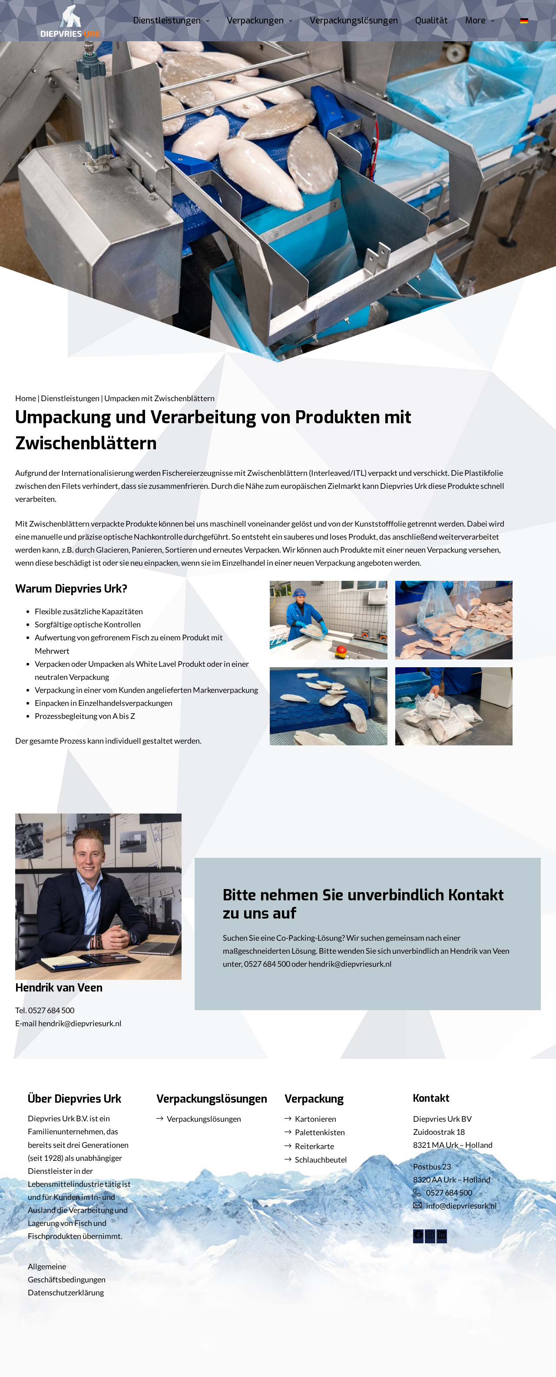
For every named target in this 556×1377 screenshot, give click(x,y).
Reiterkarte (314, 1146)
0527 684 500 (51, 1010)
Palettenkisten (320, 1132)
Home (25, 398)
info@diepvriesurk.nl (461, 1205)
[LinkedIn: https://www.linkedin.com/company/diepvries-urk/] (442, 1237)
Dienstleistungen (167, 20)
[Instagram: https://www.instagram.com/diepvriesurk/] (430, 1237)
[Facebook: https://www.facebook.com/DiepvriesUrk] (418, 1237)
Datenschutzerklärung (66, 1292)
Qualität (431, 20)
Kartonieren (315, 1118)
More (475, 20)
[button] (524, 20)
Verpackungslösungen (354, 20)
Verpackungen (255, 20)
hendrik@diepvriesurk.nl (80, 1023)
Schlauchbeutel (321, 1159)
